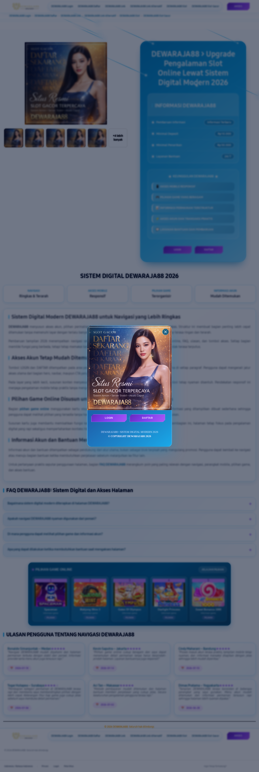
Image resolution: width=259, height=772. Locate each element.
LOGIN (109, 418)
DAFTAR (147, 418)
